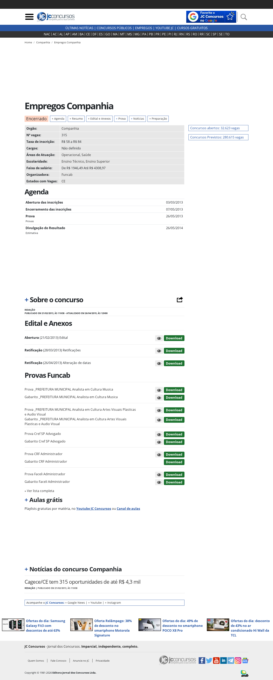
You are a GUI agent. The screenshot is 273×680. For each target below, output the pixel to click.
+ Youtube (95, 602)
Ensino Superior (98, 161)
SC (208, 34)
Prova (121, 118)
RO (195, 34)
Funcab (67, 174)
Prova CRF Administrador (44, 454)
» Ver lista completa (39, 491)
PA (144, 34)
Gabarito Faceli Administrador (47, 481)
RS (188, 34)
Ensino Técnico (73, 161)
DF (95, 34)
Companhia (70, 128)
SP (214, 34)
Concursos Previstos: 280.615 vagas (217, 137)
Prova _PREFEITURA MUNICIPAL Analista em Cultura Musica (69, 389)
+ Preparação (158, 118)
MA (115, 34)
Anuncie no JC (81, 660)
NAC (47, 34)
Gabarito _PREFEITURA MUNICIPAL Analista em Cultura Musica (71, 397)
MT (122, 34)
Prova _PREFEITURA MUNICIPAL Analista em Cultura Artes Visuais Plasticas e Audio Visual (80, 412)
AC (55, 34)
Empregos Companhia (67, 42)
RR (202, 34)
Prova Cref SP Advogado (43, 433)
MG (137, 34)
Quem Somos (36, 660)
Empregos (143, 28)
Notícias (137, 118)
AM (74, 34)
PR (157, 34)
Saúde (86, 155)
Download (174, 338)
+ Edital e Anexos (99, 118)
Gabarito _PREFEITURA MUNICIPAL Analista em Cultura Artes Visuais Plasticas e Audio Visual (76, 421)
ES (101, 34)
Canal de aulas (128, 508)
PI (169, 34)
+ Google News (75, 602)
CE (88, 34)
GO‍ (107, 34)
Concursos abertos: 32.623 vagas (215, 128)
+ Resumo (76, 118)
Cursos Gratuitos (192, 28)
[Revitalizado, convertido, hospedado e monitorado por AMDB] (244, 673)
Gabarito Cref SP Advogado (45, 441)
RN (181, 34)
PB (151, 34)
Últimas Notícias (79, 28)
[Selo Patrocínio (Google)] (211, 16)
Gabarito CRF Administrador (46, 461)
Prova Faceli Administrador (45, 474)
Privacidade (103, 660)
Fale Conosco (58, 660)
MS (129, 34)
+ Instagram (113, 602)
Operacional (71, 155)
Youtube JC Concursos (93, 508)
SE (221, 34)
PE (164, 34)
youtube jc (164, 28)
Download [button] (174, 390)
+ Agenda (58, 118)
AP (68, 34)
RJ (175, 34)
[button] (159, 338)
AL (61, 34)
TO (227, 34)
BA (82, 34)
